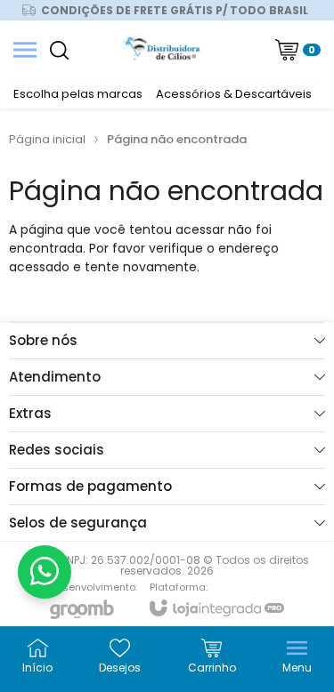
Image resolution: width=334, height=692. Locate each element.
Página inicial (47, 139)
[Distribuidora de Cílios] (162, 50)
